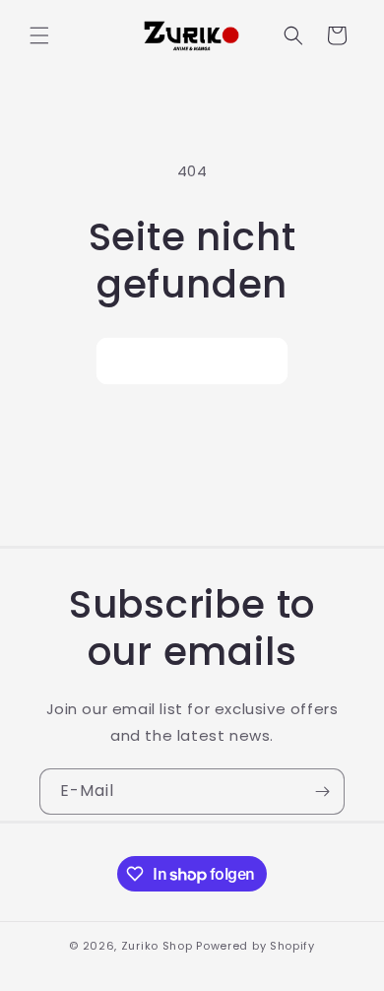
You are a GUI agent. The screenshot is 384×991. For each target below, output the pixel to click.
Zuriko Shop (157, 946)
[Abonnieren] (322, 791)
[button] (39, 35)
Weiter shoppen (192, 361)
